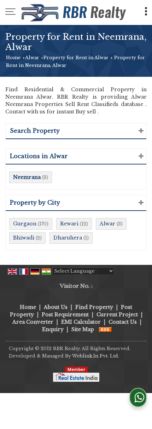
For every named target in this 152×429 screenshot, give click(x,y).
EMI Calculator (81, 322)
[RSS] (105, 329)
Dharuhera (67, 238)
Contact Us (123, 322)
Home (13, 57)
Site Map (82, 329)
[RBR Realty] (74, 12)
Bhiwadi (23, 238)
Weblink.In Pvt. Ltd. (95, 356)
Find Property (94, 307)
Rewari (69, 223)
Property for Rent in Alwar (76, 57)
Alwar (32, 57)
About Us (56, 307)
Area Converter (32, 322)
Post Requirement (65, 314)
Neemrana (27, 177)
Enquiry (53, 329)
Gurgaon (24, 223)
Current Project (117, 314)
